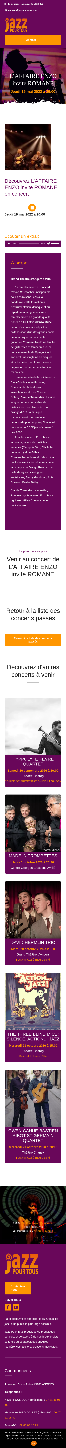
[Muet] (48, 243)
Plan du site (46, 1223)
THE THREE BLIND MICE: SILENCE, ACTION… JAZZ (33, 1036)
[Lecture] (8, 243)
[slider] (55, 243)
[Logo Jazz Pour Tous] (16, 19)
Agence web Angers (43, 1231)
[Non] (62, 1438)
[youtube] (16, 1307)
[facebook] (8, 1307)
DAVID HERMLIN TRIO (33, 942)
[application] (33, 244)
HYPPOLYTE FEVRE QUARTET (33, 761)
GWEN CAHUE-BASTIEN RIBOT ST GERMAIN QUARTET (33, 1135)
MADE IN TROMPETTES (33, 855)
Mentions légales (30, 1223)
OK (33, 1443)
